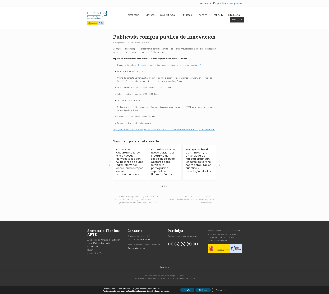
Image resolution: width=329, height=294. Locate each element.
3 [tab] (166, 186)
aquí (197, 236)
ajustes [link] (167, 291)
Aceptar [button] (187, 290)
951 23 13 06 (92, 246)
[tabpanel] (130, 162)
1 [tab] (162, 186)
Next (219, 165)
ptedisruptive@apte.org (229, 3)
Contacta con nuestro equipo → (140, 239)
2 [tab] (164, 186)
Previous (110, 165)
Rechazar (203, 290)
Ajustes (219, 290)
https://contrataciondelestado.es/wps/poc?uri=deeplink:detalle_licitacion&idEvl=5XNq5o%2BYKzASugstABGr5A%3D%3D (164, 129)
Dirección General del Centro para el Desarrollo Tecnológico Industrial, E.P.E (170, 65)
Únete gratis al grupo (136, 248)
